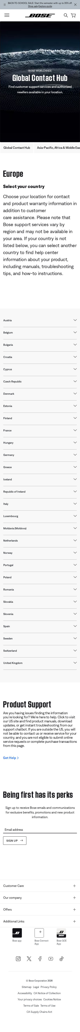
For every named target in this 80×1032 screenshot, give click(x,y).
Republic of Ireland (14, 491)
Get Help (9, 757)
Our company (12, 897)
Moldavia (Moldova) (14, 528)
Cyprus (7, 369)
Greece (7, 467)
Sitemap (26, 986)
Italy (5, 503)
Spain (6, 626)
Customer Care (13, 885)
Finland (7, 418)
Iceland (7, 479)
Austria (7, 320)
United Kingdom (13, 662)
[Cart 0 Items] (73, 15)
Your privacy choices (30, 999)
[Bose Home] (40, 15)
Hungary (8, 442)
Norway (7, 552)
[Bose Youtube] (51, 958)
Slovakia (8, 601)
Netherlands (10, 540)
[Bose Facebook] (40, 958)
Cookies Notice (52, 999)
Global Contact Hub (16, 147)
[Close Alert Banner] (75, 5)
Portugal (8, 565)
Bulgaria (8, 344)
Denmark (8, 393)
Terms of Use (47, 1005)
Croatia (7, 357)
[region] (40, 4)
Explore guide (45, 6)
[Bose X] (29, 958)
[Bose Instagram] (18, 958)
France (7, 430)
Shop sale (33, 6)
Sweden (8, 638)
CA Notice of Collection (47, 993)
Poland (7, 577)
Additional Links (13, 921)
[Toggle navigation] (6, 15)
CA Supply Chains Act (39, 1011)
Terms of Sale (31, 1005)
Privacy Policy (49, 986)
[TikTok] (61, 958)
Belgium (8, 332)
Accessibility (25, 993)
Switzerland (10, 650)
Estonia (7, 406)
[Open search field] (66, 15)
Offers (7, 909)
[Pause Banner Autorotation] (5, 5)
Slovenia (8, 614)
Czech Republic (12, 381)
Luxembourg (10, 516)
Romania (8, 589)
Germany (8, 454)
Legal (36, 986)
